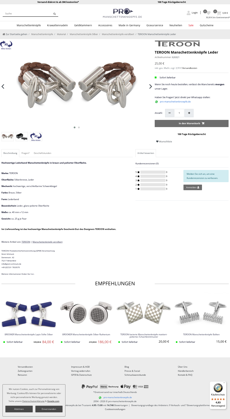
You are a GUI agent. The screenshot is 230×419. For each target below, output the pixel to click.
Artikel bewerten (145, 153)
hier (32, 274)
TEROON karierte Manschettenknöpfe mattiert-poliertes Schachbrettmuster (143, 335)
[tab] (10, 153)
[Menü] (224, 383)
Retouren (22, 374)
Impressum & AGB (80, 366)
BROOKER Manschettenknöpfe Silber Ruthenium (86, 334)
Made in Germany (129, 25)
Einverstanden (49, 409)
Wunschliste (165, 141)
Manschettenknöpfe (29, 25)
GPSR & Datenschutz (81, 374)
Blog (127, 366)
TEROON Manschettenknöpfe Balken (201, 334)
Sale (191, 25)
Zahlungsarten (25, 370)
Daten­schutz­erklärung (33, 401)
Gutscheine (206, 25)
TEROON (26, 241)
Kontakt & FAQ (185, 374)
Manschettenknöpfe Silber (83, 34)
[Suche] (54, 13)
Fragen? (25, 153)
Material (61, 34)
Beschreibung (10, 153)
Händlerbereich (186, 370)
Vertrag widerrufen (80, 370)
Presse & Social (132, 370)
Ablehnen (19, 409)
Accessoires (105, 25)
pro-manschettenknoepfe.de (175, 101)
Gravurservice (154, 25)
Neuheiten (175, 25)
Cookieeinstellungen (115, 409)
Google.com (53, 401)
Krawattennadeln (57, 25)
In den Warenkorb (189, 123)
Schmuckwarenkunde (135, 374)
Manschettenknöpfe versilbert (117, 34)
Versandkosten (189, 68)
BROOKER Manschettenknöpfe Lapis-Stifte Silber (29, 334)
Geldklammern (83, 25)
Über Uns (182, 366)
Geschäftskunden (42, 153)
